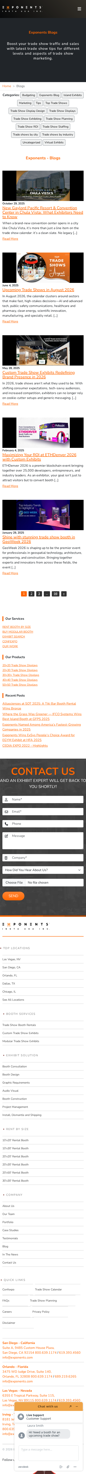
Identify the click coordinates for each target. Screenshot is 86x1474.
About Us (8, 1206)
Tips (38, 103)
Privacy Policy (40, 1312)
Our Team (8, 1214)
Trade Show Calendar (48, 1289)
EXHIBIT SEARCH (13, 637)
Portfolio (7, 1222)
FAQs (5, 1301)
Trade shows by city (25, 134)
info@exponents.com (17, 1357)
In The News (10, 1254)
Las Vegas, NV (11, 959)
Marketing (25, 103)
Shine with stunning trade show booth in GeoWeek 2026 (38, 539)
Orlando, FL (9, 975)
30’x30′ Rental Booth (15, 1181)
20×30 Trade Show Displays (20, 670)
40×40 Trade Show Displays (20, 680)
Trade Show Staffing (55, 127)
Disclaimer (8, 1323)
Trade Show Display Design (27, 111)
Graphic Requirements (16, 1083)
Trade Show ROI (28, 127)
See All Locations (13, 1000)
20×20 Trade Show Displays (20, 665)
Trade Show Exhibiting (27, 119)
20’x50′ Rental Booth (15, 1173)
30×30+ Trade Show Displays (20, 675)
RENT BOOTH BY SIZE (16, 627)
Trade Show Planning (59, 119)
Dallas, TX (8, 983)
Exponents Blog (49, 95)
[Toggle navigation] (79, 9)
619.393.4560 (70, 1352)
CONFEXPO (9, 641)
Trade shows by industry (57, 134)
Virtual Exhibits (54, 142)
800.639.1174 (46, 1352)
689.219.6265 (65, 1376)
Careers (7, 1312)
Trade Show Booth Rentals (19, 1025)
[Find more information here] (48, 1436)
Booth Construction (14, 1099)
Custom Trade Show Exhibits (20, 1033)
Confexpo (8, 1289)
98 (55, 594)
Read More (10, 239)
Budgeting (28, 95)
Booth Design (10, 1074)
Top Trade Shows (56, 103)
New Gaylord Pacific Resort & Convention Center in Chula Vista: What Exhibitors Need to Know (42, 212)
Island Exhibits (73, 95)
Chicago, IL (9, 992)
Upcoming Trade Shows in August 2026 (38, 290)
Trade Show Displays (62, 111)
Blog (5, 1246)
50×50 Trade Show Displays (20, 685)
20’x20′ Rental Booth (15, 1156)
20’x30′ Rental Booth (15, 1164)
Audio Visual (10, 1091)
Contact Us (9, 1263)
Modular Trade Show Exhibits (20, 1041)
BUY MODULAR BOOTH (17, 632)
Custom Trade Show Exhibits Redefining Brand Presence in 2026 (38, 375)
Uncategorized (31, 142)
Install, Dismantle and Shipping (21, 1115)
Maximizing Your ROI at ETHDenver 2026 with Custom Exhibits (39, 457)
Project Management (15, 1107)
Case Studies (10, 1230)
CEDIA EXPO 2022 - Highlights (25, 745)
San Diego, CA (11, 967)
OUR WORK (10, 646)
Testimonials (10, 1238)
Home (6, 86)
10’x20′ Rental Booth (15, 1140)
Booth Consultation (14, 1066)
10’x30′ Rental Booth (15, 1148)
